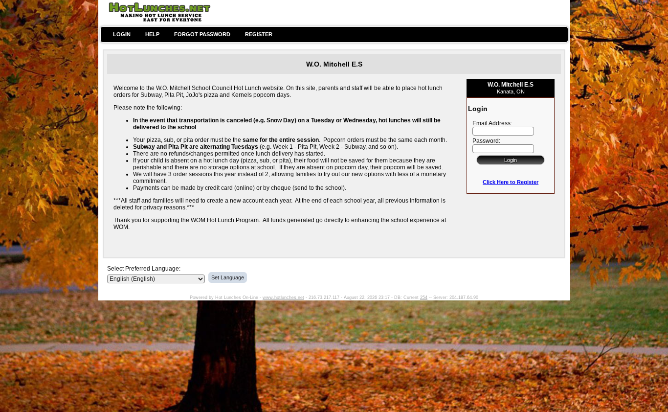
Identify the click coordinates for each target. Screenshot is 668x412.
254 (423, 297)
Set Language (227, 277)
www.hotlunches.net (283, 297)
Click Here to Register (510, 182)
